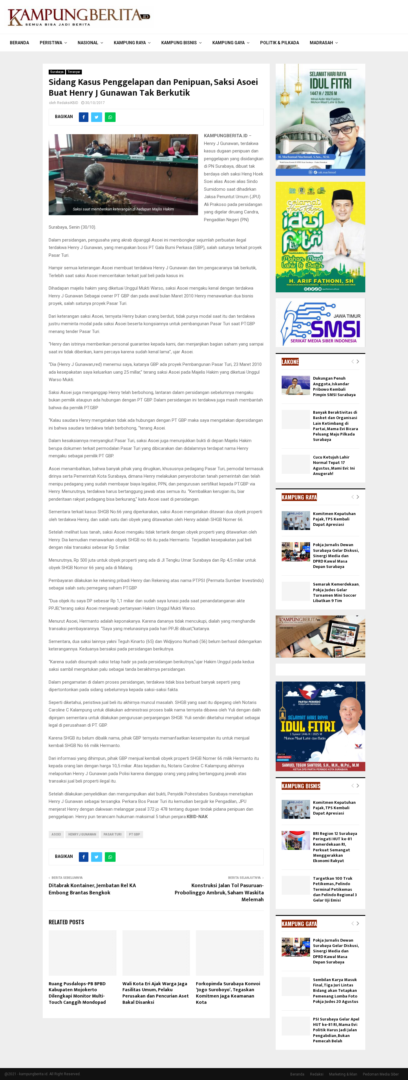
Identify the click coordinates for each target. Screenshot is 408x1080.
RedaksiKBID (67, 103)
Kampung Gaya (228, 42)
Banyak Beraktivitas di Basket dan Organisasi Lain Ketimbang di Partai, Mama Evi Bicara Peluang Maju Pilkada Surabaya (335, 426)
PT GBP (134, 834)
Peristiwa (51, 42)
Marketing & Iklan (343, 1074)
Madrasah (321, 42)
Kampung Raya (130, 42)
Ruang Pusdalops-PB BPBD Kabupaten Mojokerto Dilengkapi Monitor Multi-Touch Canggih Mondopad (77, 993)
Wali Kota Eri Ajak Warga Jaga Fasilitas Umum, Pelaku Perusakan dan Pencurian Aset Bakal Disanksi (155, 993)
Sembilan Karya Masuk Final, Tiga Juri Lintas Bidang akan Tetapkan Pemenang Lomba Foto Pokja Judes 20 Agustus (335, 990)
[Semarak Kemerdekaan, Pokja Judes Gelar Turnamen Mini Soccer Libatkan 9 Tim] (296, 591)
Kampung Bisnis (179, 42)
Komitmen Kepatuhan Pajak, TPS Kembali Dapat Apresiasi (334, 519)
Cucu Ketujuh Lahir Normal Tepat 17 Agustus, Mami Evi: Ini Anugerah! (334, 465)
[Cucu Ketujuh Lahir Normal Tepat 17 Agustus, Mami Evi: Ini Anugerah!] (296, 464)
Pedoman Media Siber (381, 1074)
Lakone (290, 362)
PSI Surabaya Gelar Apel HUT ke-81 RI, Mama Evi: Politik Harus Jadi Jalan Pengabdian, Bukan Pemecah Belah (336, 1030)
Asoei (56, 834)
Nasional (88, 42)
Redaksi (316, 1074)
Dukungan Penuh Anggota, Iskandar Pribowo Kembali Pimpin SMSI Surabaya (334, 386)
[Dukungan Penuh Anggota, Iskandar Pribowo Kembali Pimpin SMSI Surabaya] (296, 385)
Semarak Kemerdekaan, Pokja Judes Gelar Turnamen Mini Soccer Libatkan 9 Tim (336, 592)
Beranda (19, 42)
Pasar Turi (113, 834)
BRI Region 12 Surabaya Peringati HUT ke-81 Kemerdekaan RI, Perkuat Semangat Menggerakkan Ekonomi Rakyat (335, 847)
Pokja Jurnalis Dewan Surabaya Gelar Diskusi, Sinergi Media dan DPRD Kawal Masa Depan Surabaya (335, 555)
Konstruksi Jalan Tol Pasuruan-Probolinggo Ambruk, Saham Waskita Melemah (219, 893)
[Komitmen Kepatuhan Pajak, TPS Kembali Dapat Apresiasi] (296, 520)
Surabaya (57, 72)
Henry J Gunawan (82, 834)
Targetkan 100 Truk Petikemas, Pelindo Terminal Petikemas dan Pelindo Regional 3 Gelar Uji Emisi (335, 889)
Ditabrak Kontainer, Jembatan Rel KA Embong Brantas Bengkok (92, 889)
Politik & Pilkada (279, 42)
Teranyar (74, 72)
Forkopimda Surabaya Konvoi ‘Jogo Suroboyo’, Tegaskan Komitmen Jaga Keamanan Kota (228, 993)
